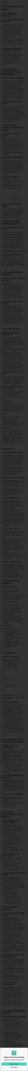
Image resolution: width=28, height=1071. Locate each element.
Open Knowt (14, 1064)
